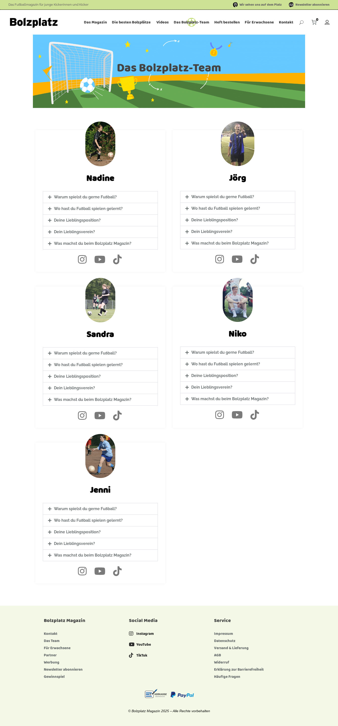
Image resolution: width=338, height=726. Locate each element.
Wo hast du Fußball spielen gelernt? (88, 208)
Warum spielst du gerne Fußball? (85, 197)
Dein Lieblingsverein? (74, 231)
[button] (100, 197)
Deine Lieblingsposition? (77, 220)
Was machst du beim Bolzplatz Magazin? (92, 243)
